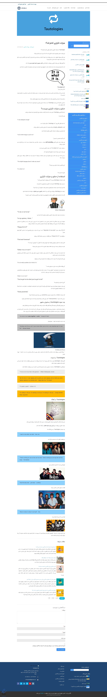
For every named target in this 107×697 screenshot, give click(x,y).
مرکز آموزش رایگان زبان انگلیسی (78, 115)
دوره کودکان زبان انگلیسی (59, 679)
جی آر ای (84, 127)
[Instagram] (33, 683)
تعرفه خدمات (73, 8)
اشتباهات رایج (83, 142)
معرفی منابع (84, 152)
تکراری (57, 598)
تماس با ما (49, 8)
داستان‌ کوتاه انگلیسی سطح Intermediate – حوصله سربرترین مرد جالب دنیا (76, 70)
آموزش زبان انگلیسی (83, 140)
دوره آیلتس (62, 676)
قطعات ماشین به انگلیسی (79, 65)
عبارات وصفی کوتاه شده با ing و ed (49, 558)
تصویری (84, 178)
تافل (85, 125)
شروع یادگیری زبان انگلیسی (81, 190)
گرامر (85, 149)
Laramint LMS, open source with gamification (53, 695)
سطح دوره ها (83, 188)
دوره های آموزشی (81, 8)
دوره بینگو (62, 666)
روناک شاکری (26, 47)
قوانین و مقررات (61, 681)
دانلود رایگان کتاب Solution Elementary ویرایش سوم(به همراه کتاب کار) (78, 95)
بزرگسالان (84, 159)
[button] (62, 685)
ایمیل (63, 632)
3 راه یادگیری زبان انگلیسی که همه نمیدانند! (47, 566)
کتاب (85, 183)
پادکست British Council (79, 171)
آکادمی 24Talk (84, 130)
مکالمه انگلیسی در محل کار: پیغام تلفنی (77, 59)
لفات (49, 598)
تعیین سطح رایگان (55, 8)
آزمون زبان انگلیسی (83, 118)
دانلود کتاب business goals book (78, 54)
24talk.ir (42, 693)
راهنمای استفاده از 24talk (81, 135)
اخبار (85, 132)
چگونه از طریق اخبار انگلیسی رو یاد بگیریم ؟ (77, 101)
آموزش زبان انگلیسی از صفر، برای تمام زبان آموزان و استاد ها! (44, 590)
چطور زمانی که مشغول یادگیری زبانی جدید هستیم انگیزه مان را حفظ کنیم (41, 579)
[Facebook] (18, 683)
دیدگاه (63, 610)
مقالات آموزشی (66, 8)
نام (64, 626)
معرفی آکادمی (83, 137)
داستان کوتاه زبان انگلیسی (81, 180)
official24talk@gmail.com (30, 679)
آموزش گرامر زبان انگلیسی (59, 674)
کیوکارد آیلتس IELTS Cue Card (78, 123)
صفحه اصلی (87, 8)
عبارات (53, 598)
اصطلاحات (84, 145)
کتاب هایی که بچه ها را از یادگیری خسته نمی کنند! (46, 547)
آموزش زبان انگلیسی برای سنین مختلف (79, 157)
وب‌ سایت (63, 638)
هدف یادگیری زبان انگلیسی (81, 192)
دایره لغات (32, 47)
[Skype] (27, 683)
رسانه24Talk (84, 167)
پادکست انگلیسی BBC (80, 176)
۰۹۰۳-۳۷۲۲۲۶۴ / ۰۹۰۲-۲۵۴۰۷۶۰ (30, 677)
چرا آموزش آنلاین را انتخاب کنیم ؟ (79, 91)
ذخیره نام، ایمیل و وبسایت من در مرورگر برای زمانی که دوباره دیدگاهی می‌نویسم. (48, 646)
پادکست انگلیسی (83, 169)
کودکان (85, 161)
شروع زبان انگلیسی (83, 185)
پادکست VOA (82, 173)
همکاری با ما (62, 671)
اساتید (61, 8)
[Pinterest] (30, 683)
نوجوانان (84, 164)
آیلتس (85, 121)
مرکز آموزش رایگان (61, 669)
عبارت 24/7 (83, 98)
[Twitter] (21, 683)
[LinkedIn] (24, 683)
